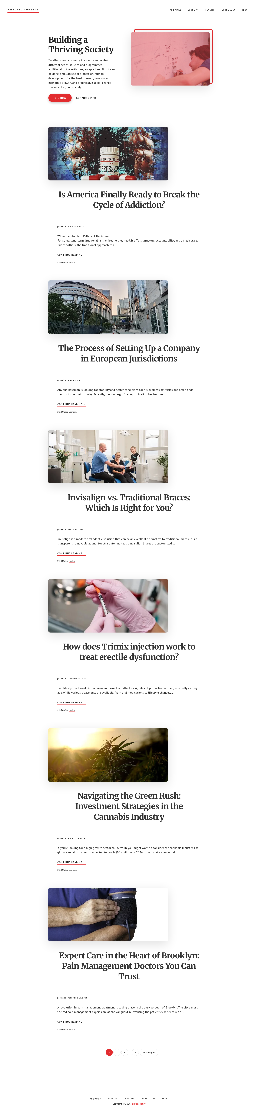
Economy (73, 412)
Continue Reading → (71, 255)
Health (72, 262)
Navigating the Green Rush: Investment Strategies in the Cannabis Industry (129, 806)
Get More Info (86, 98)
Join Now (60, 98)
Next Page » (149, 1053)
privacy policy (138, 1103)
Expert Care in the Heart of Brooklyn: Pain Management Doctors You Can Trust (129, 966)
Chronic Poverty (23, 9)
